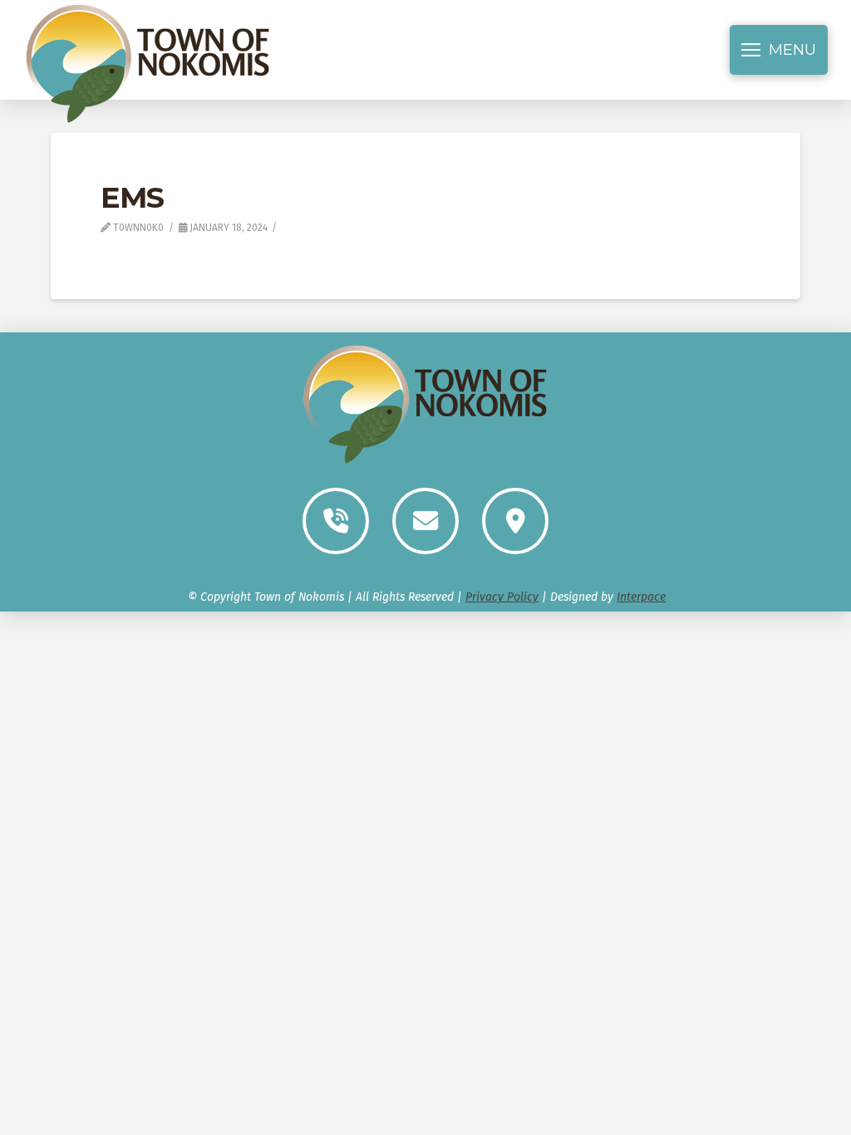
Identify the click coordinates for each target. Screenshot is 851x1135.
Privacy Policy (502, 597)
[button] (779, 49)
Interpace (641, 597)
